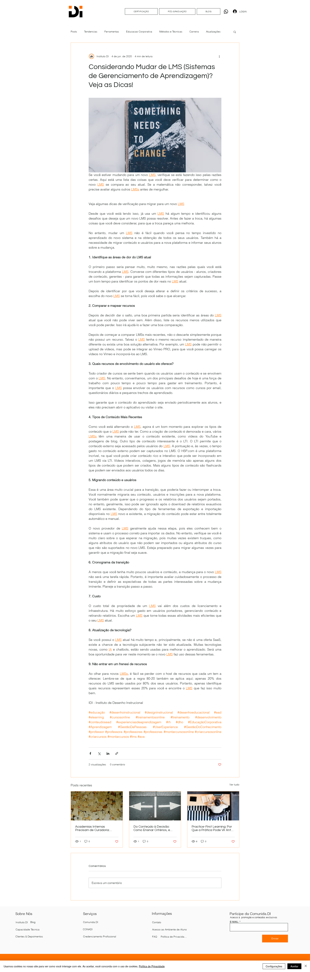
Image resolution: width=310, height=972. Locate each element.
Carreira (194, 31)
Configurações (274, 966)
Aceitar (294, 966)
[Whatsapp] (226, 11)
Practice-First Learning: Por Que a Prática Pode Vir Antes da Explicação (213, 828)
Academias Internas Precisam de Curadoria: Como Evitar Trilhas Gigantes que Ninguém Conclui (96, 828)
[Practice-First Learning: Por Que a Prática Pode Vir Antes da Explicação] (213, 805)
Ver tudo (234, 784)
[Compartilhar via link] (116, 753)
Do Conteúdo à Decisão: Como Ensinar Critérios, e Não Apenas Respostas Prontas (151, 828)
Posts (74, 31)
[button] (234, 31)
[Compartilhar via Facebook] (90, 753)
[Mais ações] (219, 56)
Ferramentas (111, 31)
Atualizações (213, 31)
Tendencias (90, 31)
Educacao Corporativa (139, 31)
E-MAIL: (234, 922)
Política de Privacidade (152, 966)
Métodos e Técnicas (170, 31)
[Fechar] (306, 966)
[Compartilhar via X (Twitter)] (99, 753)
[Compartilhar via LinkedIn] (108, 753)
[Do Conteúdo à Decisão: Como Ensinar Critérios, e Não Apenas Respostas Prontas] (155, 805)
